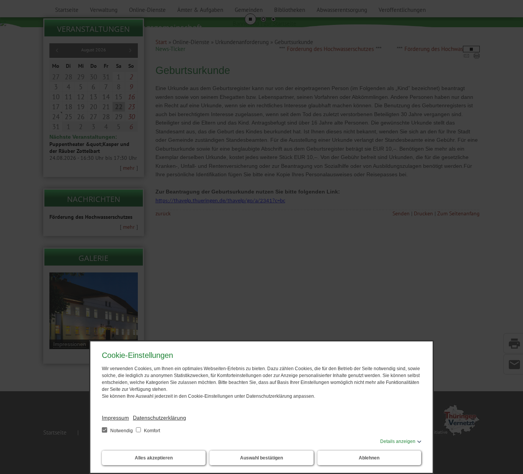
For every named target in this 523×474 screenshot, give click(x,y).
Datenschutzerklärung (159, 418)
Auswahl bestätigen (261, 458)
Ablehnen (369, 458)
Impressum (115, 418)
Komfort (151, 430)
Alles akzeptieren (154, 458)
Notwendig (121, 430)
